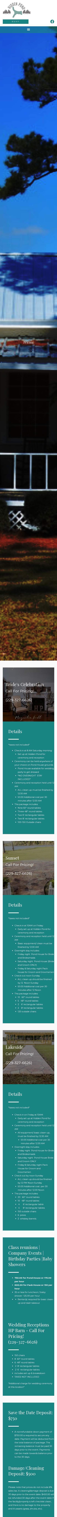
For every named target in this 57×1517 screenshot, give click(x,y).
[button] (28, 29)
